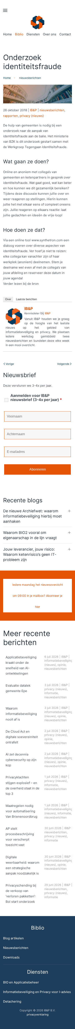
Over (8, 299)
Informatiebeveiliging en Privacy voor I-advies (37, 992)
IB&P (33, 110)
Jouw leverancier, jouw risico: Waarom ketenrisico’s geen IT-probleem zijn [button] (29, 554)
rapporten (10, 116)
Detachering (12, 1001)
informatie (51, 693)
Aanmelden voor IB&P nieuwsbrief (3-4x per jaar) (36, 398)
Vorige (10, 363)
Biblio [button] (19, 34)
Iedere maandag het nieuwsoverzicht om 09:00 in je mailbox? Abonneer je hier (37, 595)
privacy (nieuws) (32, 116)
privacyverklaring (38, 1014)
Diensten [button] (33, 34)
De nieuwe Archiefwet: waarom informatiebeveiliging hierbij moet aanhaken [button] (32, 516)
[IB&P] (14, 316)
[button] (5, 10)
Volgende (63, 363)
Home (7, 34)
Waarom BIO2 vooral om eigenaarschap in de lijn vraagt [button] (30, 535)
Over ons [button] (49, 34)
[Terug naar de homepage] (37, 22)
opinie (62, 664)
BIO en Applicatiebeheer (21, 982)
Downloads (11, 957)
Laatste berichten (26, 299)
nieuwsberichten (52, 110)
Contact (65, 34)
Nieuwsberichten (15, 948)
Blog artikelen (13, 938)
